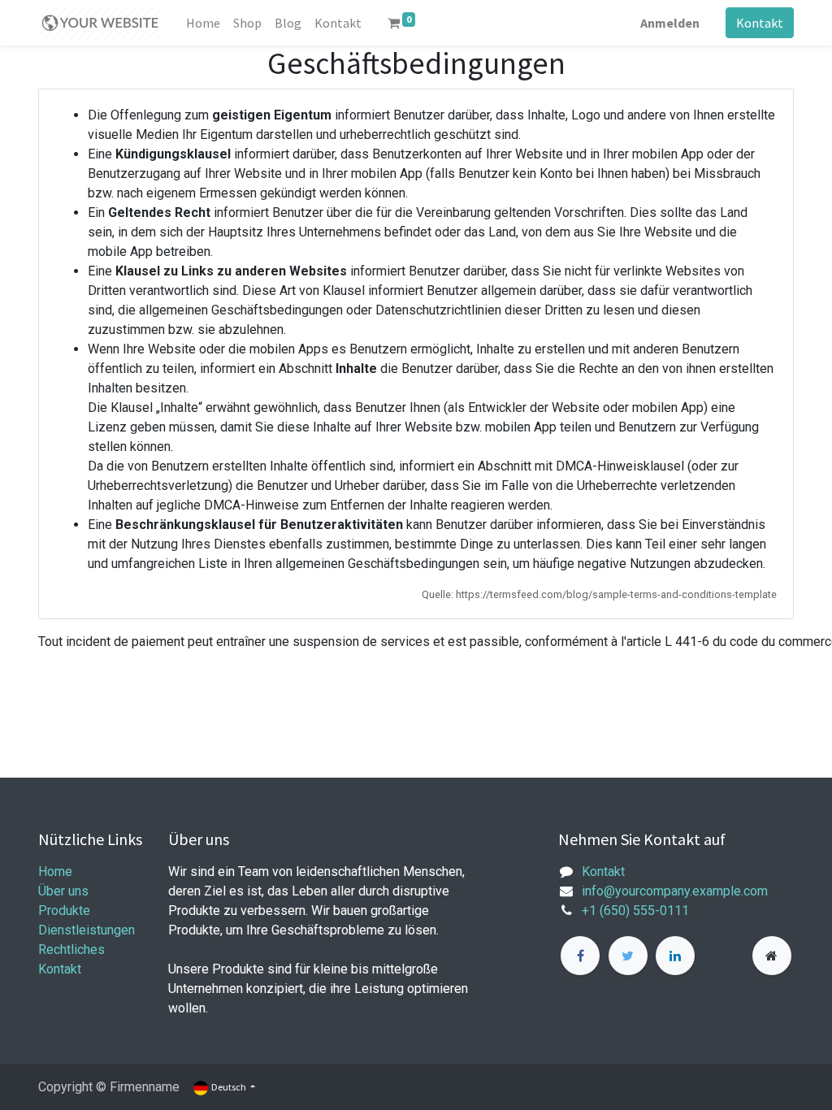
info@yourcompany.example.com (675, 891)
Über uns (63, 891)
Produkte (64, 910)
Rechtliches (71, 949)
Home (55, 871)
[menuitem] (203, 23)
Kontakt (759, 23)
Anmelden (670, 23)
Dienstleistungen (86, 930)
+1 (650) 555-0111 (635, 910)
